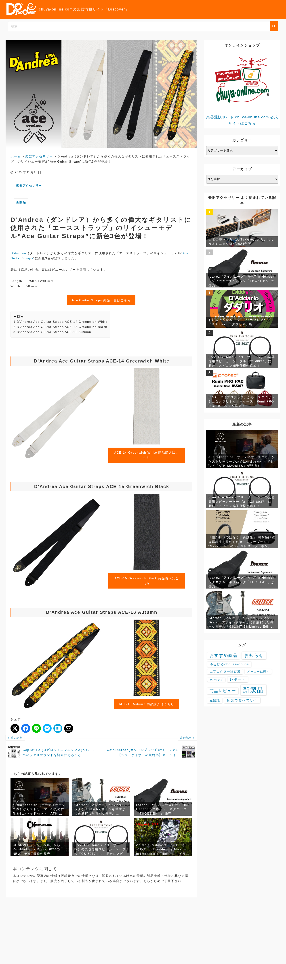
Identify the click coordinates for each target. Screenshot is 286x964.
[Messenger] (47, 728)
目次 (20, 316)
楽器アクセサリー (29, 185)
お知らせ (254, 655)
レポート (237, 679)
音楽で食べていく (242, 700)
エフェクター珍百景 (225, 671)
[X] (15, 728)
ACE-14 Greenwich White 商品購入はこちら (146, 455)
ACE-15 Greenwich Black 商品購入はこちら (146, 580)
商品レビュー (223, 691)
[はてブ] (57, 728)
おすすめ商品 (224, 655)
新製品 (21, 202)
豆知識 (215, 700)
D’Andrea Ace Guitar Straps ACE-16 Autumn (54, 332)
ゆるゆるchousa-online (229, 664)
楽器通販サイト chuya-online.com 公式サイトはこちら (242, 120)
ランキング (216, 679)
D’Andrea (18, 253)
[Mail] (68, 728)
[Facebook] (25, 728)
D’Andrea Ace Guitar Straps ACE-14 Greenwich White (62, 321)
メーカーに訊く (258, 671)
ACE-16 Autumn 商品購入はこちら (146, 704)
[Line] (36, 728)
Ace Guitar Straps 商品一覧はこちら (101, 300)
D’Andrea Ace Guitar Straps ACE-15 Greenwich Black (62, 327)
